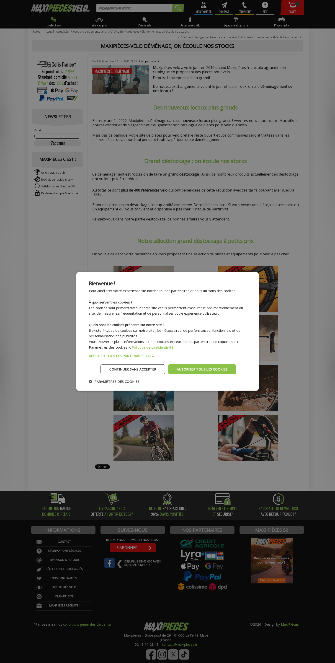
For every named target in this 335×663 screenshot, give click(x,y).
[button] (167, 355)
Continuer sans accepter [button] (132, 369)
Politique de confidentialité (152, 347)
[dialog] (167, 331)
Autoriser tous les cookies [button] (202, 369)
